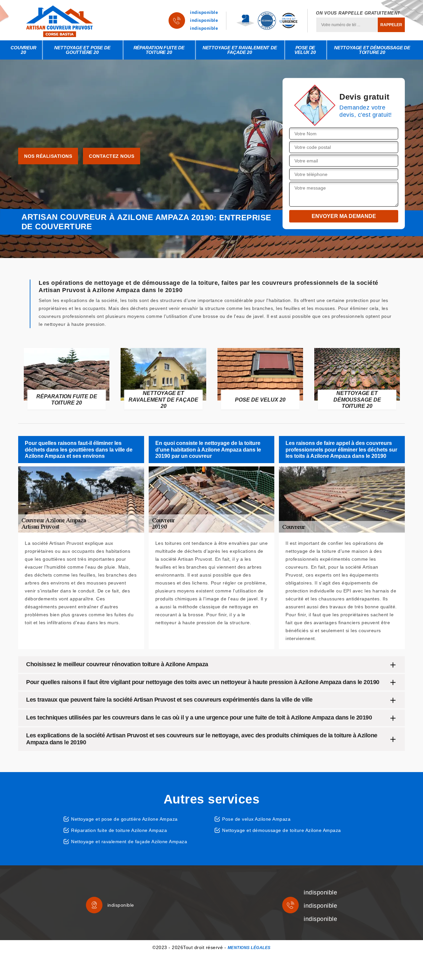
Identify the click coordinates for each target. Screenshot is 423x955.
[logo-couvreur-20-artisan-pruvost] (59, 20)
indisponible (204, 12)
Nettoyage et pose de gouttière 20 (82, 50)
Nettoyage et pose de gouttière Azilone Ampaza (124, 819)
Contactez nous (111, 156)
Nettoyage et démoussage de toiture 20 (372, 50)
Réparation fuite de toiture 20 (159, 50)
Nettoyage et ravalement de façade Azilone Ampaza (129, 841)
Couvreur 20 (23, 50)
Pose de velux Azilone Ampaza (256, 819)
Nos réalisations (48, 156)
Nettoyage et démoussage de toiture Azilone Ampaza (281, 830)
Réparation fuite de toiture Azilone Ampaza (119, 830)
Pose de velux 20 (305, 50)
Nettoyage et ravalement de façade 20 (240, 50)
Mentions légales (249, 947)
